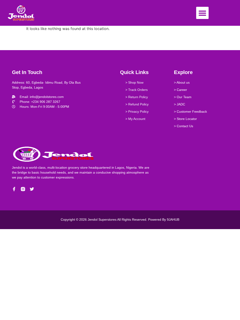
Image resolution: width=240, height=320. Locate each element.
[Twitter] (32, 189)
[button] (202, 13)
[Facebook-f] (14, 189)
